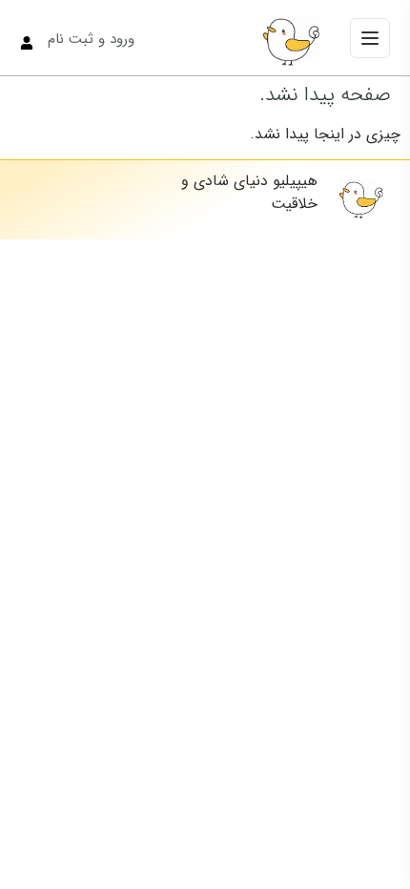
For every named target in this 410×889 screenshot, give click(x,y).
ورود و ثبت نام (91, 39)
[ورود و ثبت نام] (26, 43)
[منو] (370, 38)
